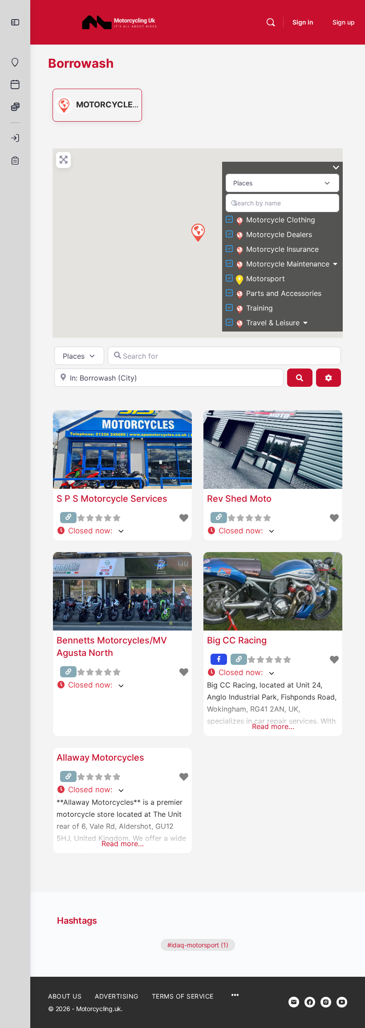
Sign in (302, 22)
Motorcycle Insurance (282, 249)
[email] (293, 1002)
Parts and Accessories (283, 293)
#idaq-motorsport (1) (197, 945)
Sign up (344, 22)
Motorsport (265, 278)
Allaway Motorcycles (100, 757)
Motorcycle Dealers (123, 104)
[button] (197, 232)
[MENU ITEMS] (235, 996)
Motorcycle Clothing (280, 219)
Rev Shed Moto (239, 498)
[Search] (271, 22)
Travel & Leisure (273, 322)
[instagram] (325, 1002)
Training (259, 307)
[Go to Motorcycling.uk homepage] (119, 21)
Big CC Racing (237, 640)
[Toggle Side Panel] (15, 22)
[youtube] (342, 1002)
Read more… (273, 726)
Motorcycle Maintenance (287, 263)
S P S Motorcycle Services (112, 498)
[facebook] (309, 1002)
